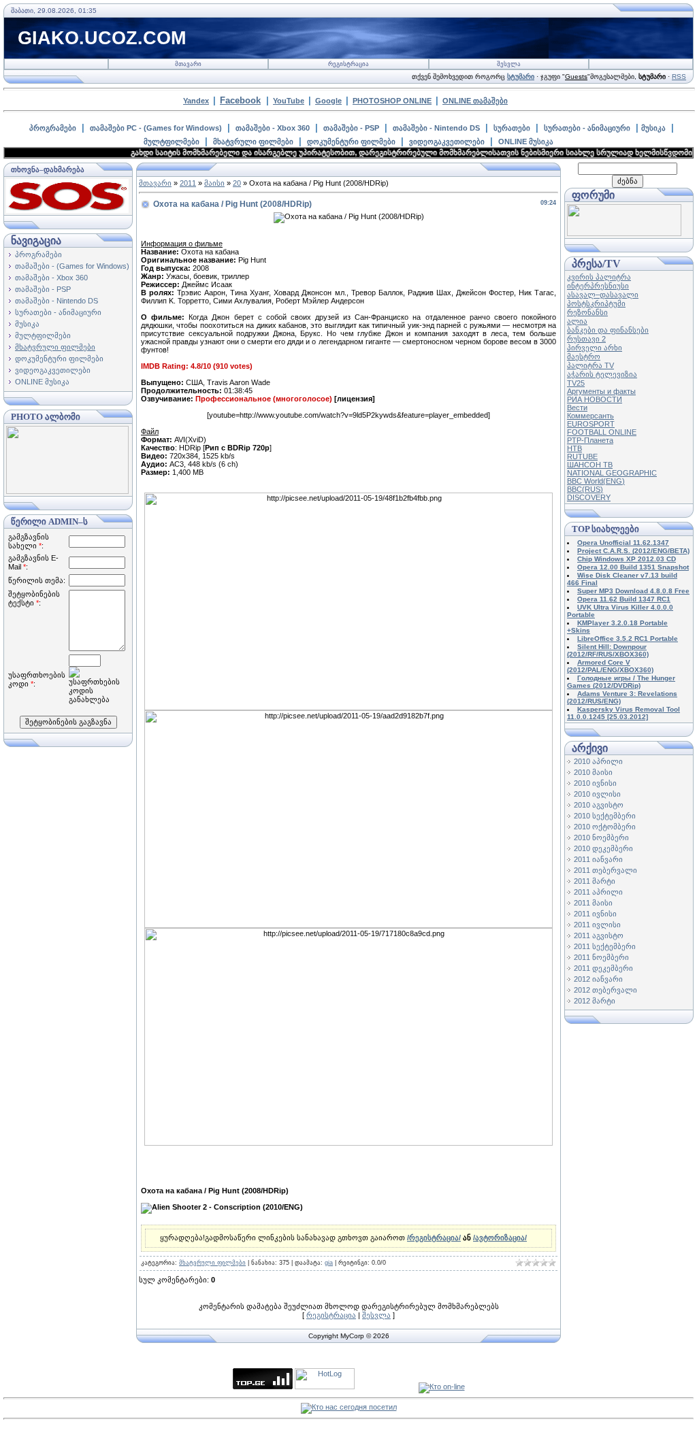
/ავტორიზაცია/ (500, 1237)
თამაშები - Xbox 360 (273, 128)
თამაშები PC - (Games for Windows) (156, 128)
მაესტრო (583, 356)
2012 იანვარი (598, 979)
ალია (577, 321)
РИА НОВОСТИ (594, 399)
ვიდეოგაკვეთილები (447, 141)
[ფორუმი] (624, 233)
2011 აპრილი (598, 892)
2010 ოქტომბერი (605, 827)
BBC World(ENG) (596, 481)
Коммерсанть (590, 416)
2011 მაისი (593, 903)
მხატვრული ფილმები (253, 141)
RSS (679, 76)
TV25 (576, 383)
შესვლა (509, 64)
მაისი (214, 183)
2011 (188, 183)
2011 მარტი (594, 881)
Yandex (196, 101)
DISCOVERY (589, 497)
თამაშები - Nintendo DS (436, 128)
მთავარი (188, 64)
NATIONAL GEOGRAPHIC (612, 473)
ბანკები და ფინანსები (608, 330)
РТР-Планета (590, 440)
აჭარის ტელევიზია (602, 374)
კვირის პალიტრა (599, 277)
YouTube (288, 101)
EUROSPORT (591, 424)
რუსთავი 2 (586, 339)
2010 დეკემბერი (603, 848)
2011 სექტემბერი (605, 946)
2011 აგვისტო (598, 935)
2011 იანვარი (598, 859)
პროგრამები (52, 128)
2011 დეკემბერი (603, 968)
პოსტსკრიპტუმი (596, 303)
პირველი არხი (594, 348)
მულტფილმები (171, 141)
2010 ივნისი (595, 783)
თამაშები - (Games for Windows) (72, 266)
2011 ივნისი (595, 914)
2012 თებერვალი (605, 990)
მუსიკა (653, 128)
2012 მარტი (594, 1001)
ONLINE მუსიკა (525, 141)
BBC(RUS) (585, 489)
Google (328, 101)
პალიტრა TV (590, 365)
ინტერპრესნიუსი (598, 286)
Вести (577, 407)
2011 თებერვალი (605, 870)
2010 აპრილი (598, 761)
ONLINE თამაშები (475, 101)
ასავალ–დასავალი (602, 295)
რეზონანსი (587, 312)
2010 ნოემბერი (601, 837)
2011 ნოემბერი (601, 957)
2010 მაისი (593, 772)
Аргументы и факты (601, 391)
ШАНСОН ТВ (590, 465)
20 (237, 183)
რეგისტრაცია (348, 64)
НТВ (574, 448)
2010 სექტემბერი (605, 816)
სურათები (511, 128)
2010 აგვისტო (598, 805)
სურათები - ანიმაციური (587, 128)
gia (329, 1262)
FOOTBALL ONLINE (601, 432)
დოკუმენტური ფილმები (351, 141)
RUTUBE (582, 456)
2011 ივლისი (597, 924)
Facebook (240, 100)
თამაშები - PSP (351, 128)
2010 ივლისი (597, 794)
